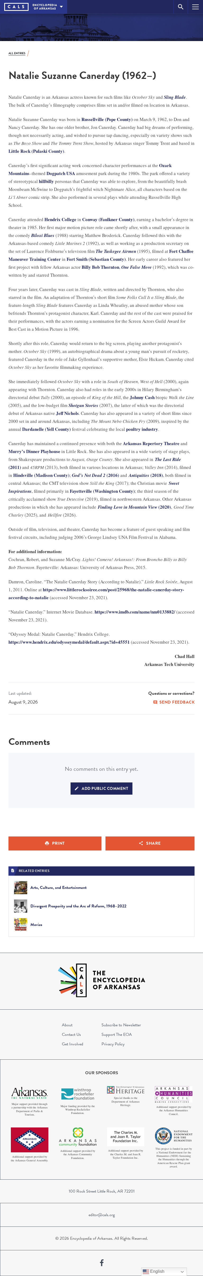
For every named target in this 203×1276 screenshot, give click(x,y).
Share (153, 843)
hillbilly (46, 181)
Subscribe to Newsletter (121, 1025)
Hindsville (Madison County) (41, 475)
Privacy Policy (113, 1044)
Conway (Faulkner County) (108, 219)
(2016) (95, 475)
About (67, 1025)
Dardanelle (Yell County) (46, 429)
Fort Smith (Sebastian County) (96, 259)
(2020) (134, 507)
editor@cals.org (102, 1215)
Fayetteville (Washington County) (102, 491)
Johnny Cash (142, 397)
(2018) (146, 475)
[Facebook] (101, 1263)
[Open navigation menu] (195, 7)
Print (58, 843)
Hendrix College (60, 219)
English (156, 1271)
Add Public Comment (105, 788)
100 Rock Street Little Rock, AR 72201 (102, 1191)
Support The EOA (117, 1034)
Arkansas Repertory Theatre (151, 443)
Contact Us (71, 1034)
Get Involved (72, 1044)
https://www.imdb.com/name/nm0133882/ (135, 611)
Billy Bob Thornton (100, 267)
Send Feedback (177, 702)
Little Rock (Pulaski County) (36, 151)
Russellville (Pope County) (107, 119)
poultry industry (142, 429)
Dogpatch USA (61, 173)
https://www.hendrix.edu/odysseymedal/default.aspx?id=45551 (69, 642)
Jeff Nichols (67, 413)
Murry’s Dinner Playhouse (34, 451)
